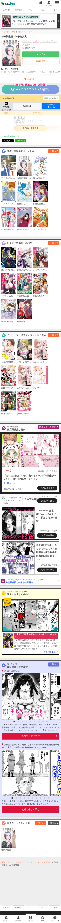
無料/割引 (18, 10)
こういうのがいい (12, 671)
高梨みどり (29, 45)
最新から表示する (51, 98)
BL (42, 10)
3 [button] (22, 721)
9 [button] (47, 721)
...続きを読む (52, 730)
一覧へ (53, 151)
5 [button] (30, 721)
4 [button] (26, 721)
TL (30, 10)
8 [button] (43, 721)
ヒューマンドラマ (25, 32)
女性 (13, 32)
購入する (51, 106)
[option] (24, 696)
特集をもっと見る (47, 427)
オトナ (54, 10)
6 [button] (34, 721)
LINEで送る (20, 141)
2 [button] (18, 721)
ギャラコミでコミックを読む (33, 89)
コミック (5, 32)
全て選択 (6, 107)
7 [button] (39, 721)
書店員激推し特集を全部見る (24, 581)
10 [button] (49, 798)
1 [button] (14, 721)
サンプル (41, 54)
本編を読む (41, 61)
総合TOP (6, 10)
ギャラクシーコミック (11, 862)
